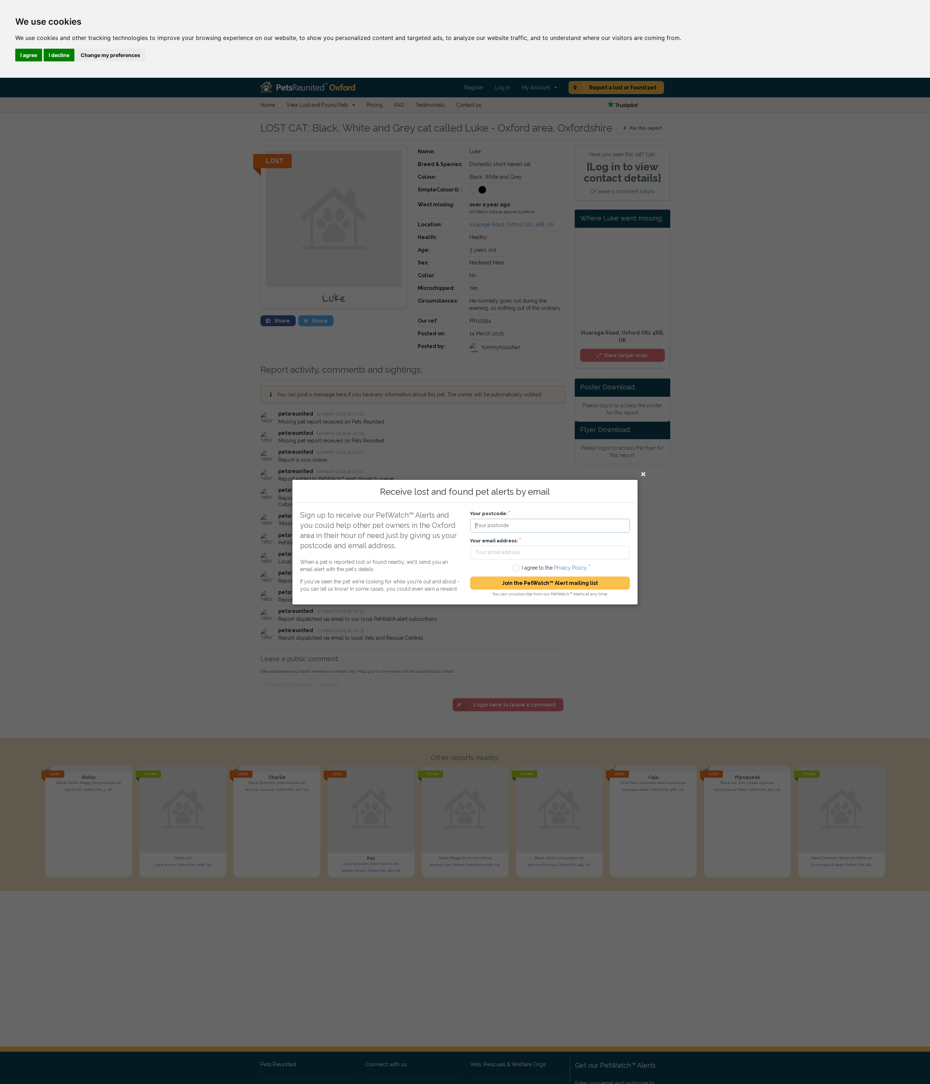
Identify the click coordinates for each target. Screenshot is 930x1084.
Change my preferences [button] (110, 55)
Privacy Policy (570, 567)
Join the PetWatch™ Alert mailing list (550, 583)
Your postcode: (489, 513)
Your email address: (494, 540)
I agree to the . (554, 567)
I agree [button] (28, 55)
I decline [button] (59, 55)
